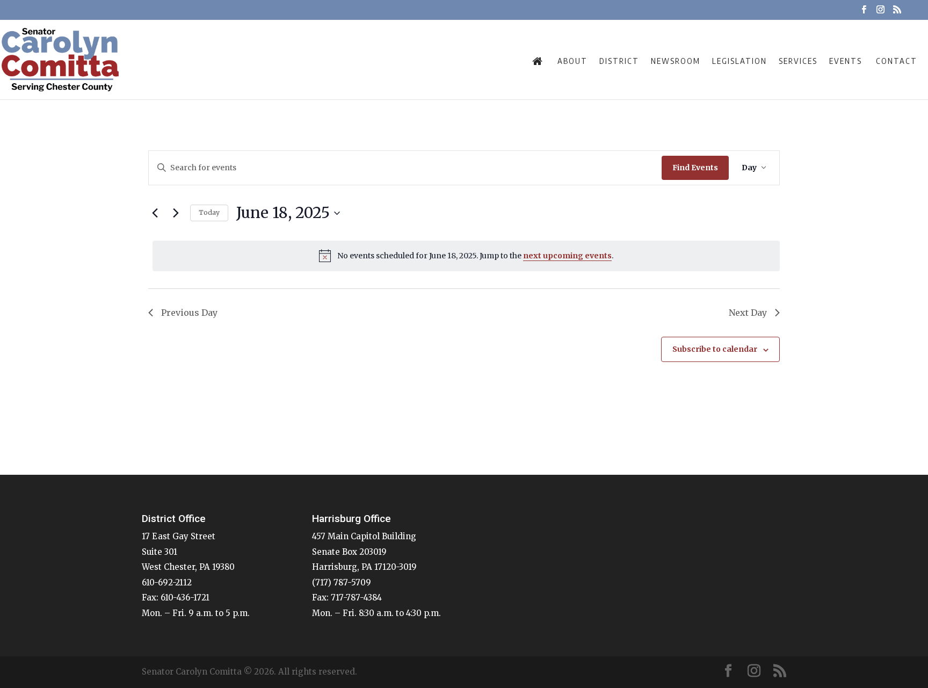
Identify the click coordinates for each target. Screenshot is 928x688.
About (572, 61)
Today (209, 212)
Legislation (739, 61)
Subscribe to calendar (714, 349)
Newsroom (675, 61)
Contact (896, 61)
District (619, 61)
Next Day (748, 312)
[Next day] (175, 213)
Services (798, 61)
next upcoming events (567, 255)
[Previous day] (154, 213)
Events (845, 61)
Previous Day (189, 312)
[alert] (466, 256)
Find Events (695, 167)
